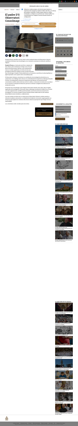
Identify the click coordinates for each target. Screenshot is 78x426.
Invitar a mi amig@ (60, 78)
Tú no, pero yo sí (58, 379)
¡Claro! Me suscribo (60, 119)
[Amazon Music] (69, 1)
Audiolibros (60, 9)
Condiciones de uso (23, 423)
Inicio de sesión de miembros (39, 26)
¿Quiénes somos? (16, 423)
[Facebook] (65, 1)
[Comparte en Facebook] (6, 55)
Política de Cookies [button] (28, 19)
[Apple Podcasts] (72, 1)
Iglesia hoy (6, 9)
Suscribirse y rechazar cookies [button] (47, 23)
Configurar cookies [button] (38, 28)
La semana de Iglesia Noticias (61, 113)
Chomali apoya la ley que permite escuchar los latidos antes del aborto (63, 205)
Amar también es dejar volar (60, 169)
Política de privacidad (65, 117)
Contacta (29, 423)
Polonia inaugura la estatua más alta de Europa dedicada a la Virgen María (63, 369)
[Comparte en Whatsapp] (13, 55)
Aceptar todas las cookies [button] (29, 23)
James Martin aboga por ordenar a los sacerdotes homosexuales (62, 159)
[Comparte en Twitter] (10, 55)
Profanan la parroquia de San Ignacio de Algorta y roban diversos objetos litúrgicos (63, 135)
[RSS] (74, 1)
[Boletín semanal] (76, 1)
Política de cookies (44, 423)
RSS (54, 423)
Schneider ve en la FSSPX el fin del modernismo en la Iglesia (62, 391)
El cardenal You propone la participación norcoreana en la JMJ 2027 (63, 147)
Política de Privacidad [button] (26, 20)
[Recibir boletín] (20, 55)
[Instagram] (61, 1)
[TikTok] (67, 1)
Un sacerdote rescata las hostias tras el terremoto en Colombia (62, 324)
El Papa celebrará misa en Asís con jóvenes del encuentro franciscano (63, 241)
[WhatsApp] (60, 1)
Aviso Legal (51, 423)
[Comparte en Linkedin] (16, 55)
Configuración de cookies (60, 423)
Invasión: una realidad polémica (61, 335)
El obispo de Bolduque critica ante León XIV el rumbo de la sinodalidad (63, 313)
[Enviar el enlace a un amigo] (23, 55)
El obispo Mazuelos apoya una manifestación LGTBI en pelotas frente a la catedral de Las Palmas (63, 228)
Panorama (12, 9)
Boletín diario (58, 114)
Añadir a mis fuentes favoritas (44, 114)
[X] (63, 1)
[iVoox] (71, 1)
